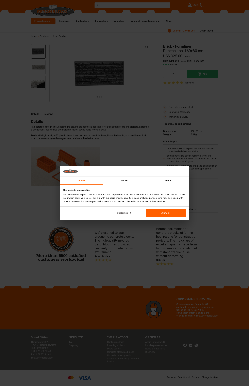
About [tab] (168, 180)
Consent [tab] (81, 180)
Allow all (165, 213)
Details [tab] (124, 180)
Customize (122, 213)
